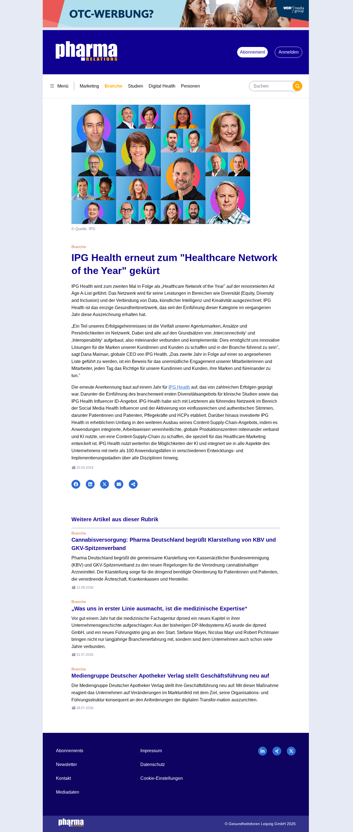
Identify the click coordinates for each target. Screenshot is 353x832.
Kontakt (63, 778)
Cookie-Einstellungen (161, 778)
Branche (113, 86)
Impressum (151, 750)
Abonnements (69, 750)
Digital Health (162, 86)
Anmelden (289, 52)
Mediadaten (67, 792)
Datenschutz (152, 764)
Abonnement (252, 52)
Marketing (89, 86)
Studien (135, 86)
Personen (190, 86)
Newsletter (66, 764)
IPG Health (179, 387)
